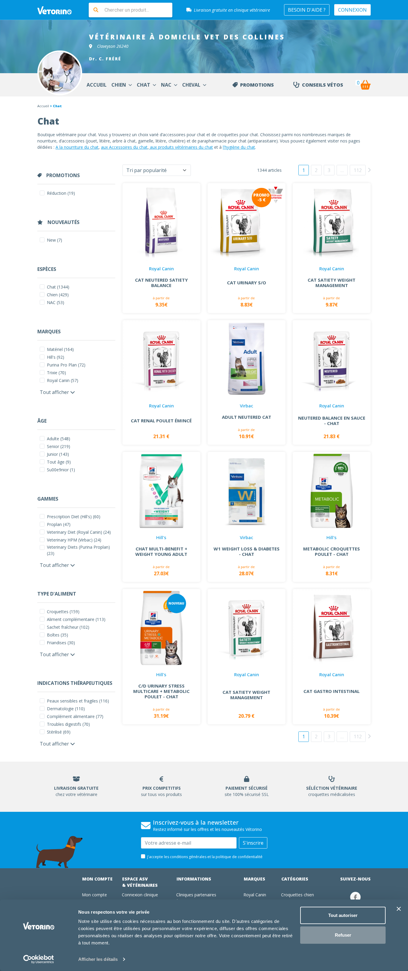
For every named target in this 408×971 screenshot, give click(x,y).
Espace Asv (140, 882)
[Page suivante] (369, 170)
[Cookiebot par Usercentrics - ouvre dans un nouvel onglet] (39, 959)
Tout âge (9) (59, 462)
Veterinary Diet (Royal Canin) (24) (79, 532)
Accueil (43, 106)
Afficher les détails (98, 959)
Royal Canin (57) (62, 380)
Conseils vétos (322, 85)
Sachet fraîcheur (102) (68, 627)
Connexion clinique (140, 895)
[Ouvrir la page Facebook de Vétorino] (355, 897)
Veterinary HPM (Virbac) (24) (74, 540)
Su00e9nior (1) (61, 470)
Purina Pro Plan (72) (66, 365)
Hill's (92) (55, 357)
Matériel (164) (60, 349)
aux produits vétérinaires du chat (181, 147)
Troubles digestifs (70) (68, 724)
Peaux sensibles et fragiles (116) (78, 701)
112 (358, 170)
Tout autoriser (343, 915)
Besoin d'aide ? (307, 10)
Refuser (343, 934)
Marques (254, 879)
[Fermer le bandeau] (399, 909)
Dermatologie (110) (66, 708)
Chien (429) (58, 294)
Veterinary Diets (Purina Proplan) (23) (78, 550)
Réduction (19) (61, 193)
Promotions (257, 85)
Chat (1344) (58, 287)
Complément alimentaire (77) (75, 716)
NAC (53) (55, 302)
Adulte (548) (58, 438)
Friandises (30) (61, 642)
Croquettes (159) (63, 611)
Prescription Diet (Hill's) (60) (73, 516)
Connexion (352, 10)
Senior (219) (58, 446)
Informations (194, 879)
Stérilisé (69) (58, 732)
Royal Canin (254, 895)
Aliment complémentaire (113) (76, 619)
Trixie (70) (56, 372)
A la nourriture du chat (77, 147)
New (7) (54, 240)
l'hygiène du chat (239, 147)
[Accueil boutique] (58, 10)
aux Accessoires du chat (124, 147)
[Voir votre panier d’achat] (365, 85)
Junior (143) (58, 454)
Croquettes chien (297, 895)
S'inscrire (253, 843)
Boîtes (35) (57, 635)
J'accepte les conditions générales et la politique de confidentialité (205, 856)
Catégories (294, 879)
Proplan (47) (58, 524)
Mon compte (97, 879)
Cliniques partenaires (196, 895)
